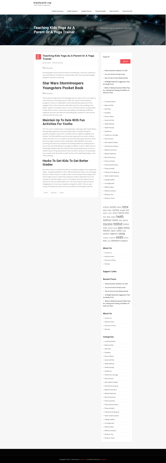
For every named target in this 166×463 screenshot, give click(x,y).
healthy (115, 220)
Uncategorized (109, 183)
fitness (108, 217)
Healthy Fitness (86, 11)
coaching (115, 210)
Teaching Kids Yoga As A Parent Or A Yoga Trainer (116, 28)
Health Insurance (57, 11)
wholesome (115, 240)
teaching (53, 192)
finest (104, 217)
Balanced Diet (109, 105)
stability (119, 230)
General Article (127, 11)
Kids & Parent (114, 11)
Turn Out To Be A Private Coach (115, 74)
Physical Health (100, 11)
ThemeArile (103, 459)
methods (126, 224)
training (122, 233)
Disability (107, 113)
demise (110, 213)
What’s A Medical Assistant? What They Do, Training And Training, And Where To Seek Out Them (116, 90)
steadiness (106, 233)
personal (110, 228)
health (120, 216)
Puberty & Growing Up (112, 172)
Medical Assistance (111, 150)
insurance (107, 223)
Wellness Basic (109, 187)
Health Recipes (109, 128)
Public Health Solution (112, 176)
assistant (113, 207)
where (109, 240)
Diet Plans (108, 109)
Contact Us (108, 253)
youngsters (124, 240)
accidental (106, 207)
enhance (115, 213)
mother (105, 228)
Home (96, 28)
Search (106, 56)
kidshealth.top (43, 2)
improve (125, 220)
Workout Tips (109, 194)
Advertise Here (109, 256)
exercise (121, 213)
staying (124, 230)
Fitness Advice (109, 116)
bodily (105, 210)
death (127, 210)
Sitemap (107, 264)
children (109, 210)
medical (117, 223)
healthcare (107, 220)
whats (105, 240)
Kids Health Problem (111, 142)
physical (115, 228)
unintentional (112, 237)
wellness (126, 237)
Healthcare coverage (111, 135)
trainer (61, 192)
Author (48, 63)
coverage (122, 210)
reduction (106, 230)
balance (119, 207)
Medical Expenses (110, 154)
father (127, 213)
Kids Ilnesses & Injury (111, 146)
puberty (126, 227)
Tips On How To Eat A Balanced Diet (116, 78)
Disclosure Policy (110, 260)
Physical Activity (110, 161)
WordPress (82, 459)
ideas (120, 220)
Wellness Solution (110, 191)
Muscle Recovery (110, 157)
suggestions (114, 233)
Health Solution (72, 11)
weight (119, 237)
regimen (113, 230)
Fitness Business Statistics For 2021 (116, 71)
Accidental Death (110, 102)
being (125, 206)
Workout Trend (109, 198)
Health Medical (109, 124)
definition (105, 213)
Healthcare (108, 131)
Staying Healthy (110, 180)
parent (46, 192)
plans (120, 227)
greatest (113, 217)
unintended (105, 237)
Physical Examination (111, 165)
